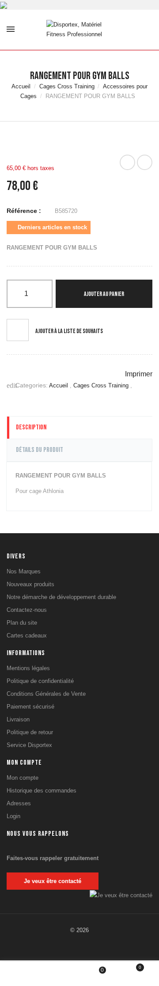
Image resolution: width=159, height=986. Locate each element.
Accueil (59, 385)
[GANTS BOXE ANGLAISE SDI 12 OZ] (144, 162)
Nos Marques (24, 571)
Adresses (19, 803)
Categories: (27, 385)
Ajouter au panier (104, 294)
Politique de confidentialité (40, 681)
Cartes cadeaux (27, 635)
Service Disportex (29, 745)
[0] (134, 974)
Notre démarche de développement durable (61, 597)
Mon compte (22, 777)
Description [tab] (31, 427)
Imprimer (137, 374)
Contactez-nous (27, 610)
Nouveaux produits (30, 584)
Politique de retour (30, 732)
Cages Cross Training (101, 385)
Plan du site (22, 622)
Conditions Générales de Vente (46, 693)
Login (13, 816)
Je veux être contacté (52, 881)
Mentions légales (28, 668)
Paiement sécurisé (30, 706)
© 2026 (79, 930)
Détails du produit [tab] (39, 450)
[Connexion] (61, 973)
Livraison (18, 719)
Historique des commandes (41, 790)
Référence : (24, 210)
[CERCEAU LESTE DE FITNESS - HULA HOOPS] (127, 162)
